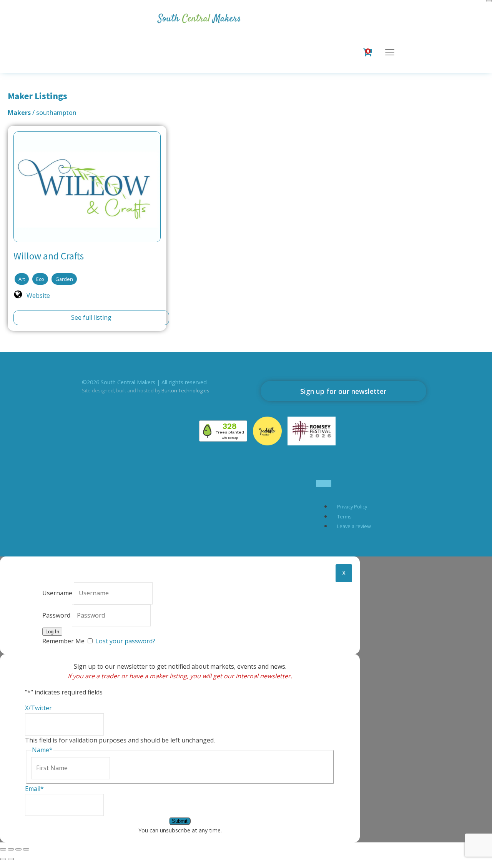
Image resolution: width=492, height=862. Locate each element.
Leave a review (354, 526)
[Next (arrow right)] (11, 859)
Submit (180, 821)
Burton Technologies (185, 390)
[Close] (489, 1)
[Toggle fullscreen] (11, 849)
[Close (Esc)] (26, 849)
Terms (344, 516)
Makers (20, 112)
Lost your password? (125, 641)
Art (21, 279)
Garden (64, 279)
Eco (40, 279)
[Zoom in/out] (3, 849)
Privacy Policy (352, 506)
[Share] (18, 849)
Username (57, 593)
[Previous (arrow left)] (3, 859)
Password (56, 615)
